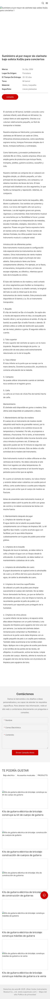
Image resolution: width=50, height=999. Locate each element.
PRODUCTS (43, 775)
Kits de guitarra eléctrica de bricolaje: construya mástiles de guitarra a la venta (24, 974)
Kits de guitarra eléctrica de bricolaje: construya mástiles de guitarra (22, 934)
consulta (10, 97)
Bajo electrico (8, 775)
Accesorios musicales (26, 775)
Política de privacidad (27, 994)
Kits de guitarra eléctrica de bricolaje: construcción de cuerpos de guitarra (22, 853)
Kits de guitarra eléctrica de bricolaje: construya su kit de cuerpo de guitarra (22, 813)
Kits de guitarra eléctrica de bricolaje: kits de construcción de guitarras (24, 894)
